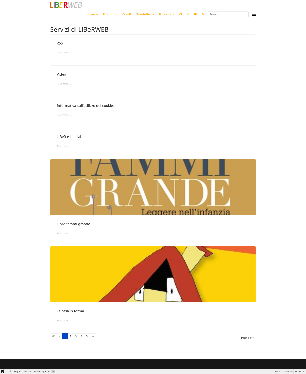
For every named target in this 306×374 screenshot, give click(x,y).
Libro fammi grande (73, 223)
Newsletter (143, 14)
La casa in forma (70, 310)
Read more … (64, 52)
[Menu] (254, 14)
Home (91, 14)
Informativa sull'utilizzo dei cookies (86, 105)
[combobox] (228, 14)
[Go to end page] (93, 336)
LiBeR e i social (69, 136)
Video (61, 74)
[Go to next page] (87, 336)
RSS (60, 43)
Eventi (126, 14)
